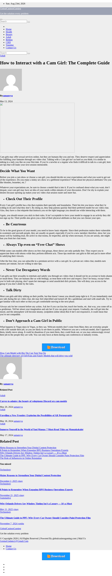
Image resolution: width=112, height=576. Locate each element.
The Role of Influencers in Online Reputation (21, 458)
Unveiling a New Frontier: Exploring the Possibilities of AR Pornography (36, 415)
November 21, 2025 (9, 495)
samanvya (8, 95)
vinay (20, 481)
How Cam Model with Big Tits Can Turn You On (23, 353)
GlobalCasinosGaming (10, 8)
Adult (8, 37)
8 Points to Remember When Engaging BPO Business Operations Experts (34, 450)
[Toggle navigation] (1, 19)
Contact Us (11, 47)
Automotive (5, 498)
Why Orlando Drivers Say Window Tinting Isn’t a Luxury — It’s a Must (33, 453)
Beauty (9, 34)
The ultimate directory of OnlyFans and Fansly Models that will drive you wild (36, 355)
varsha (21, 523)
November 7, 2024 (9, 523)
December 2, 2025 (9, 481)
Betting (9, 39)
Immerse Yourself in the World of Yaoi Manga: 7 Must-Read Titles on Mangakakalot (41, 429)
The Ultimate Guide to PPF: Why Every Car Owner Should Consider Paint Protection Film (42, 455)
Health (9, 32)
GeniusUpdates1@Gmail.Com (14, 541)
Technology (5, 469)
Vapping (10, 45)
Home (9, 29)
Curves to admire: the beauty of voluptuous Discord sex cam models (33, 401)
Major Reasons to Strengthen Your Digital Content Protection (28, 447)
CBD (8, 42)
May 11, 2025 (6, 509)
